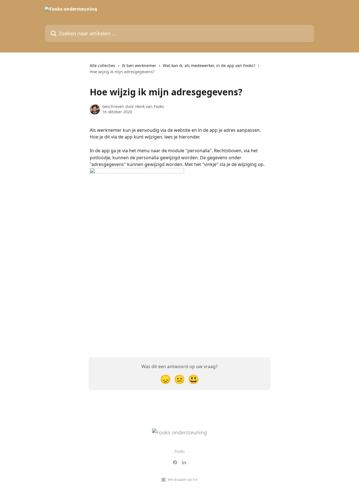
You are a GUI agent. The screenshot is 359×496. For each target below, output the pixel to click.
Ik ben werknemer (139, 65)
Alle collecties (102, 65)
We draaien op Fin (183, 479)
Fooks (179, 451)
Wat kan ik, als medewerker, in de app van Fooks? (209, 65)
